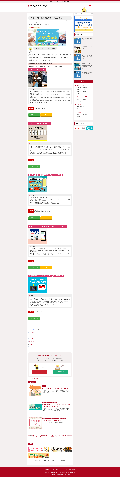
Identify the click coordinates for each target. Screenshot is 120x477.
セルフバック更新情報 (81, 91)
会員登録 (66, 469)
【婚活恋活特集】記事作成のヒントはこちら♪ (54, 420)
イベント (79, 104)
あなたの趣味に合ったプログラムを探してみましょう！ (56, 388)
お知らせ (37, 378)
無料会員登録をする (60, 371)
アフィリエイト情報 (82, 97)
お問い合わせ (59, 469)
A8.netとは (52, 469)
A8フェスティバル (80, 106)
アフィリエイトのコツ (81, 99)
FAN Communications (59, 474)
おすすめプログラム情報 (82, 87)
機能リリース (79, 116)
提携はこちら (34, 114)
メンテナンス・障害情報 (82, 114)
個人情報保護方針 (73, 469)
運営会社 (47, 469)
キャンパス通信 (80, 101)
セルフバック (46, 114)
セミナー (79, 108)
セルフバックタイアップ (82, 89)
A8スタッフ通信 (33, 378)
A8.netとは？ (39, 371)
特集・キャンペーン (43, 378)
